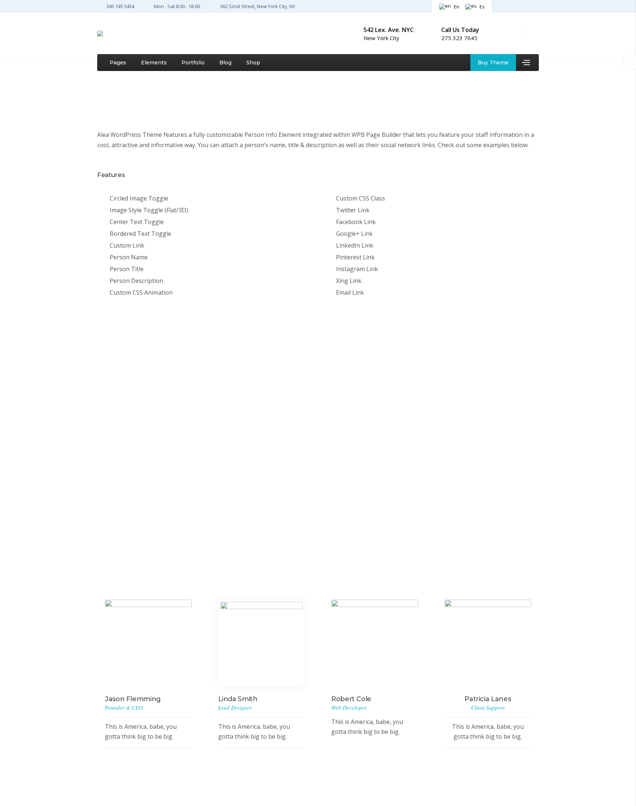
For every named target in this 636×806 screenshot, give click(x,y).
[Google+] (124, 524)
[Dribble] (535, 6)
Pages (118, 62)
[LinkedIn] (135, 524)
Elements (154, 62)
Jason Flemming (130, 465)
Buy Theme (493, 62)
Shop (253, 62)
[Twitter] (514, 6)
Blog (225, 62)
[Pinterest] (525, 6)
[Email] (156, 524)
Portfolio (193, 62)
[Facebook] (503, 6)
